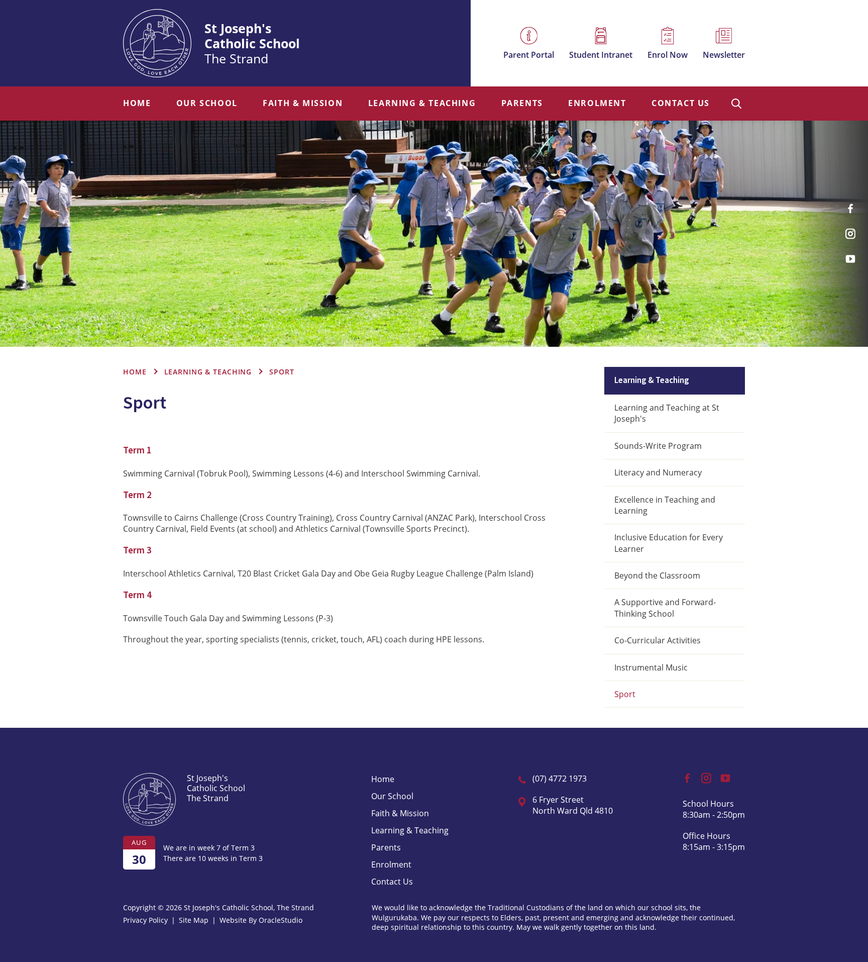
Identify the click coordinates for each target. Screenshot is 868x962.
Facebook (850, 208)
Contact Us (681, 103)
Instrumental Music (651, 667)
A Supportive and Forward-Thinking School (665, 608)
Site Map (193, 920)
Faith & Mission (303, 103)
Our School (207, 103)
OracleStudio (280, 920)
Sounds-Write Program (658, 445)
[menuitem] (137, 103)
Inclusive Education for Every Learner (668, 543)
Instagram (850, 233)
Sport (624, 694)
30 (139, 859)
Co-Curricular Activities (657, 640)
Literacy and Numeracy (658, 472)
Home (137, 103)
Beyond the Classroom (657, 575)
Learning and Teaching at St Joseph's (666, 413)
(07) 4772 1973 (559, 778)
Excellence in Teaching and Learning (664, 505)
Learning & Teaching (422, 103)
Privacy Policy (145, 920)
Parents (522, 103)
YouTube (850, 258)
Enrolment (597, 103)
